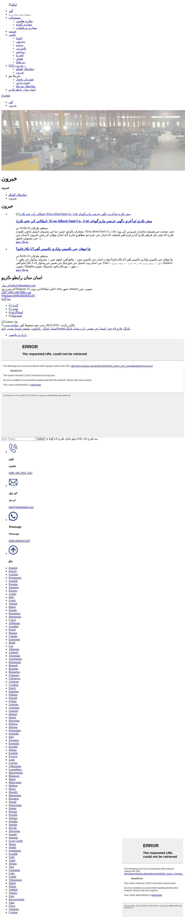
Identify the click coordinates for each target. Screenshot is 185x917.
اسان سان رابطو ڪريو (22, 89)
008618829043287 (18, 295)
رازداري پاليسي (18, 334)
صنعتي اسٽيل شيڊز (18, 328)
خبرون (20, 72)
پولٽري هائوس (24, 21)
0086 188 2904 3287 (16, 292)
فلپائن (19, 58)
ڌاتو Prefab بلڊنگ (65, 328)
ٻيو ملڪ (20, 62)
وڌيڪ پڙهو (22, 241)
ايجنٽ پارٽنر (23, 82)
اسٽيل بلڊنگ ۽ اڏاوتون (44, 328)
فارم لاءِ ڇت (114, 328)
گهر (11, 10)
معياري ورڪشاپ (26, 27)
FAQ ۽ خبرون (17, 65)
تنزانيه (19, 45)
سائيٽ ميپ (11, 325)
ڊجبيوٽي (20, 41)
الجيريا (19, 55)
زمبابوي (20, 51)
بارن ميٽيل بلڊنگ (75, 328)
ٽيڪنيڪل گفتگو (25, 69)
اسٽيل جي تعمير (96, 328)
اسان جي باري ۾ (20, 14)
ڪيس (12, 34)
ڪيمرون (21, 48)
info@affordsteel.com (18, 285)
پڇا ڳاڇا (6, 299)
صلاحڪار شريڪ (25, 86)
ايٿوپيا (19, 38)
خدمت (12, 31)
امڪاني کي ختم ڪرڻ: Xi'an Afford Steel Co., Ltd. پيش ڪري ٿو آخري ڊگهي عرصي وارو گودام (84, 221)
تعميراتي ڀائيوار (25, 79)
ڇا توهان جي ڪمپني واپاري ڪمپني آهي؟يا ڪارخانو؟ (53, 249)
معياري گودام (24, 24)
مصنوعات (15, 17)
